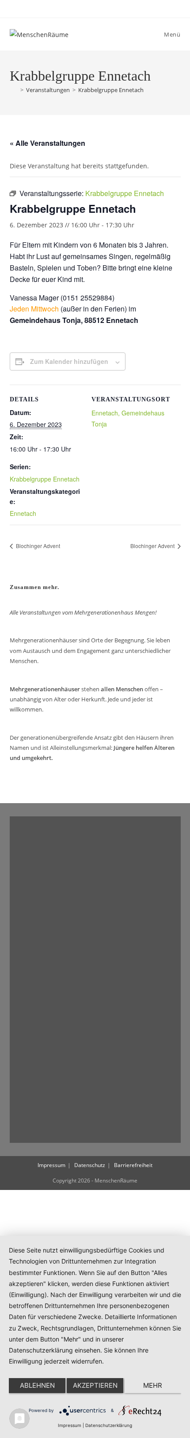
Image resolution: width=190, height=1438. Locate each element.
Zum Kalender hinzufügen (69, 361)
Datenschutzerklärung (108, 1425)
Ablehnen (37, 1385)
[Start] (14, 90)
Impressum (51, 1165)
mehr (152, 1385)
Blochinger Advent (37, 545)
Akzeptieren (95, 1385)
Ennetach (23, 513)
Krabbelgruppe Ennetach (111, 90)
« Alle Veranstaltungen (47, 143)
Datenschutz (89, 1165)
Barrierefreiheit (133, 1165)
